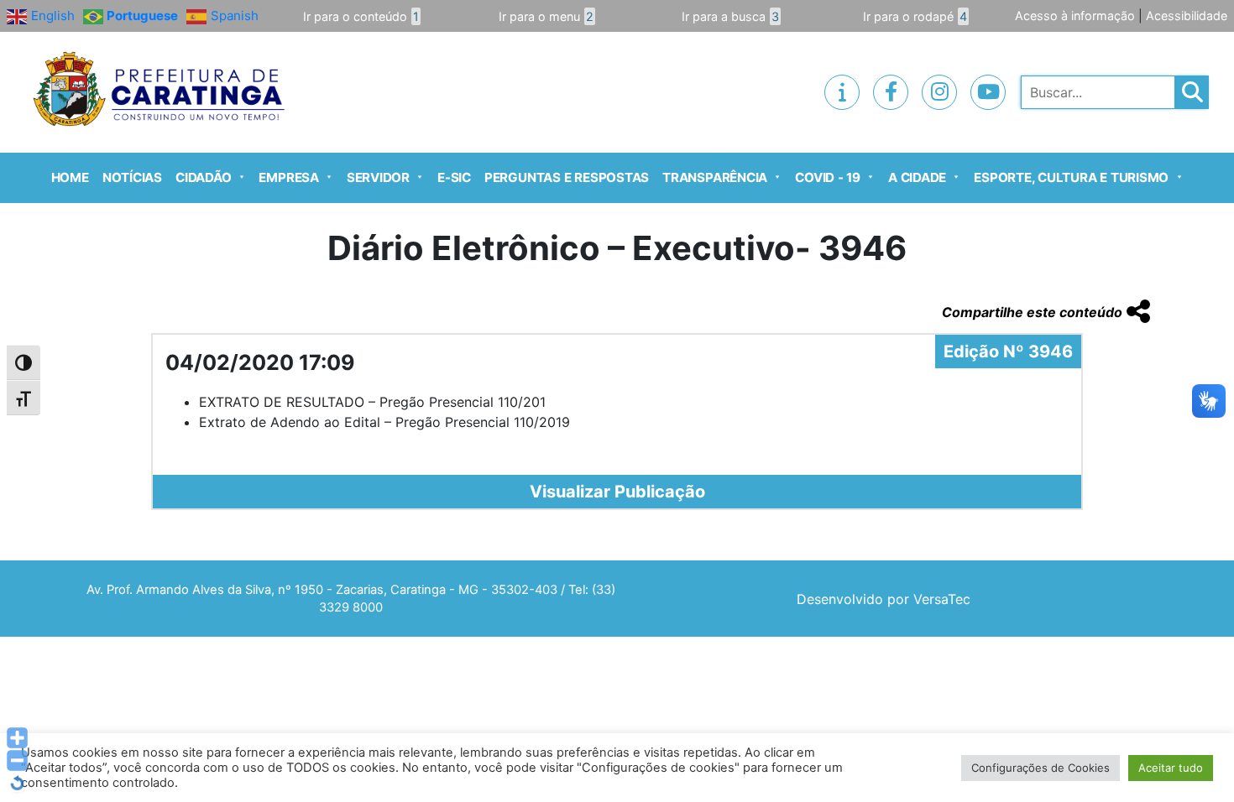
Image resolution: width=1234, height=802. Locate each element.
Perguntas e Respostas (566, 177)
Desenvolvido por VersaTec (883, 599)
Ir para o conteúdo (361, 16)
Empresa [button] (288, 177)
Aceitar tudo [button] (1170, 767)
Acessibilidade (1186, 15)
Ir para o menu (546, 16)
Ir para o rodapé (915, 16)
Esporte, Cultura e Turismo (1071, 177)
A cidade (917, 177)
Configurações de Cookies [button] (1040, 767)
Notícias (132, 177)
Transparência (714, 177)
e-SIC (454, 177)
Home (70, 177)
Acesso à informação (1075, 15)
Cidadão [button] (203, 177)
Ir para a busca (730, 16)
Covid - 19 (827, 177)
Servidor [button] (378, 177)
